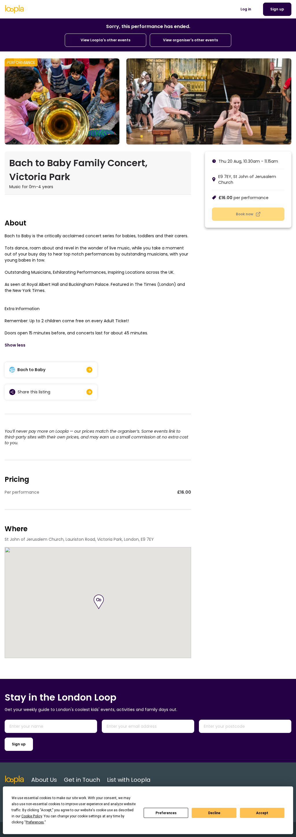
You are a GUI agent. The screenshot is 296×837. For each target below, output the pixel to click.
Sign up (19, 744)
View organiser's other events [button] (190, 40)
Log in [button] (245, 9)
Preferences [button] (35, 822)
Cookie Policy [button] (31, 816)
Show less (15, 345)
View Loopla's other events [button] (105, 40)
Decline (214, 813)
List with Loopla (129, 780)
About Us (44, 780)
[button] (98, 602)
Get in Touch (82, 780)
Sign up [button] (277, 9)
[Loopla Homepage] (14, 9)
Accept (262, 813)
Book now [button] (244, 214)
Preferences (166, 813)
